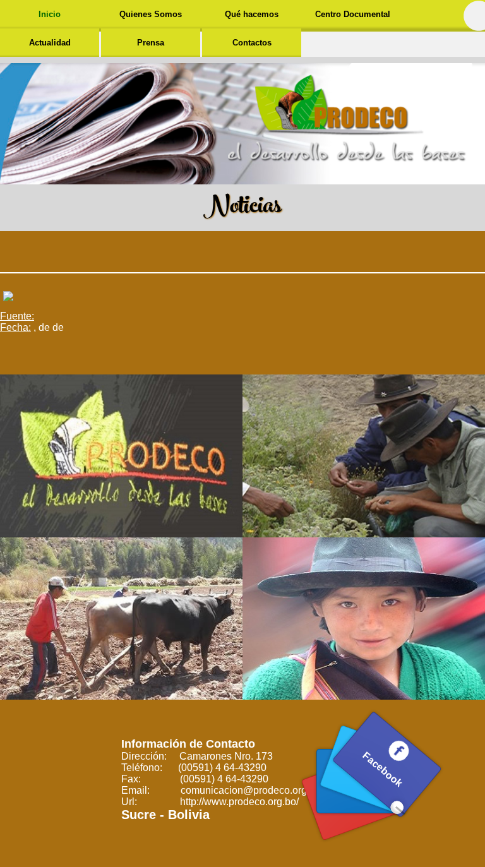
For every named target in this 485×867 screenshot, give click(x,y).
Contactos (252, 42)
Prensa (150, 42)
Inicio (50, 14)
